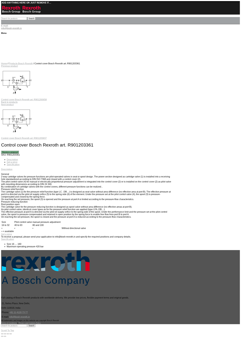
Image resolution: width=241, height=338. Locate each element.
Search (31, 18)
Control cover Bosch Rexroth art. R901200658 (24, 99)
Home (4, 63)
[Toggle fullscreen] (8, 333)
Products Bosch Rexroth (21, 63)
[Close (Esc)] (2, 333)
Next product (7, 104)
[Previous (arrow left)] (2, 336)
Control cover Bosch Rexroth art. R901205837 (24, 138)
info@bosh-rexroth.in (19, 317)
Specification (13, 164)
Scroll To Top (7, 330)
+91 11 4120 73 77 (18, 312)
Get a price (12, 162)
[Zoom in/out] (10, 333)
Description (12, 159)
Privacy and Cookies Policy (30, 323)
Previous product (9, 66)
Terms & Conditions (9, 323)
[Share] (5, 333)
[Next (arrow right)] (5, 336)
